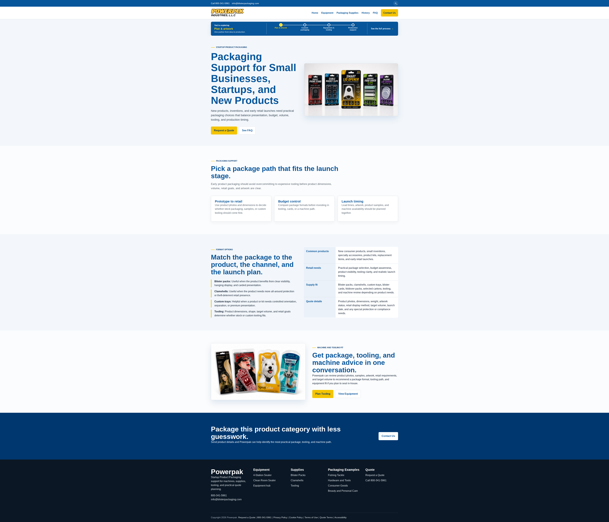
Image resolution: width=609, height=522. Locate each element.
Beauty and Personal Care (343, 490)
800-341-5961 (219, 495)
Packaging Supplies (347, 12)
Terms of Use (311, 517)
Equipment (327, 12)
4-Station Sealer (262, 475)
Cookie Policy (296, 517)
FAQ (375, 12)
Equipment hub (261, 485)
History (366, 12)
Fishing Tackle (336, 475)
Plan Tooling (322, 393)
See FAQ (247, 130)
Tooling (295, 485)
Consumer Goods (338, 485)
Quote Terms (326, 517)
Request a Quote (224, 130)
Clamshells (297, 480)
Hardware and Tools (339, 480)
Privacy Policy (280, 517)
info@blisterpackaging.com (245, 3)
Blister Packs (298, 475)
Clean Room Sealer (264, 480)
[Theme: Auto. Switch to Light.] (395, 3)
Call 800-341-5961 (220, 3)
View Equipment (348, 393)
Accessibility (340, 517)
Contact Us (389, 12)
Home (315, 12)
